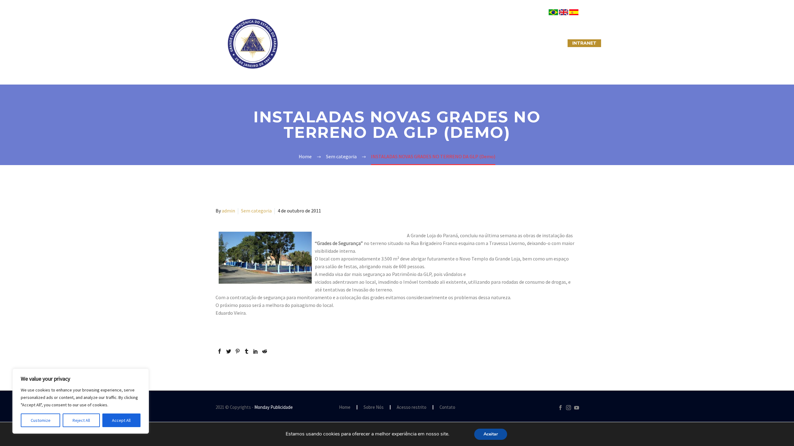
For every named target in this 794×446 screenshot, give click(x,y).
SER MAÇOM (342, 43)
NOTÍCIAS (433, 43)
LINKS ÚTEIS (507, 43)
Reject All (81, 420)
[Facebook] (219, 351)
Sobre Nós (303, 43)
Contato (447, 407)
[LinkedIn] (255, 351)
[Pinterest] (237, 351)
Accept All (121, 420)
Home (344, 407)
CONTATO (468, 43)
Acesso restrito (411, 407)
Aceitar (491, 434)
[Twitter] (228, 351)
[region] (80, 401)
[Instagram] (568, 407)
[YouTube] (576, 407)
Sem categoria (256, 211)
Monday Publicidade (273, 407)
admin (228, 211)
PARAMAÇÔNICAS (389, 43)
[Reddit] (264, 351)
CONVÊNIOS (547, 43)
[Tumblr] (246, 351)
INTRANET (584, 43)
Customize (41, 420)
